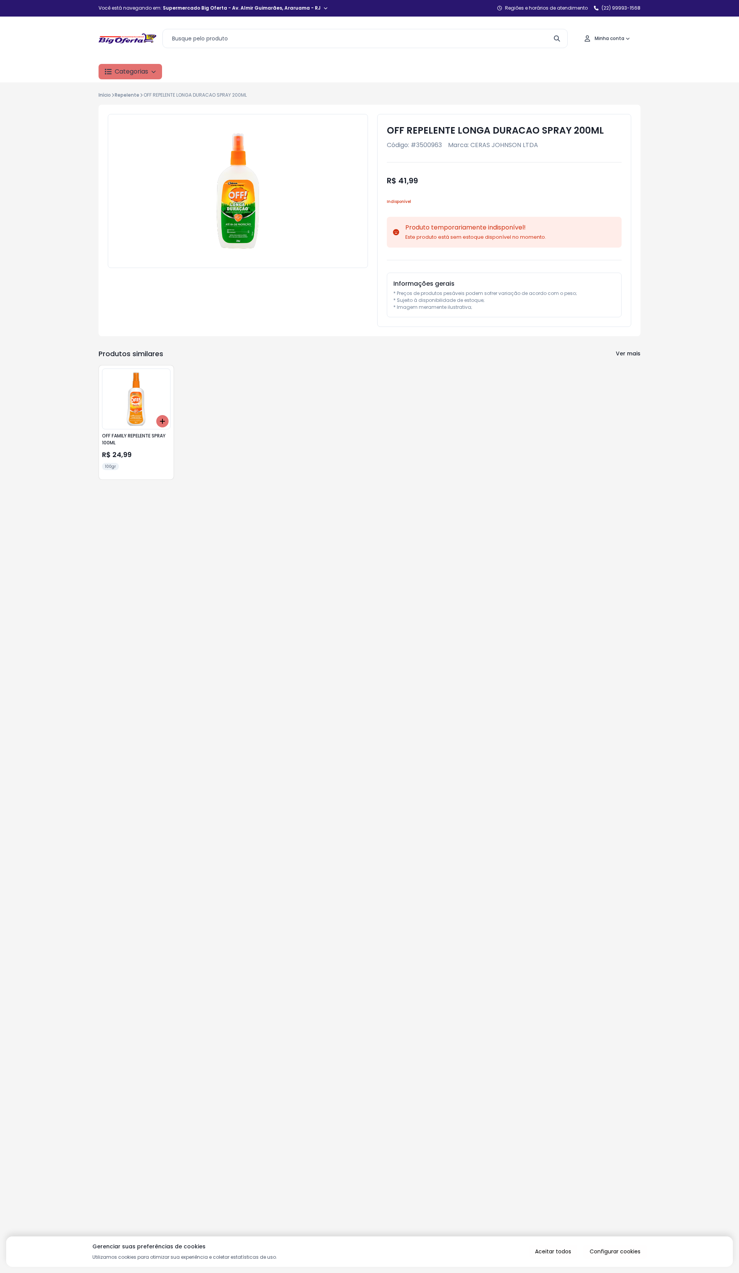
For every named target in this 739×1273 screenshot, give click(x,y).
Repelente (127, 95)
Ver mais (628, 353)
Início (105, 95)
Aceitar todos (553, 1251)
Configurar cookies (615, 1251)
